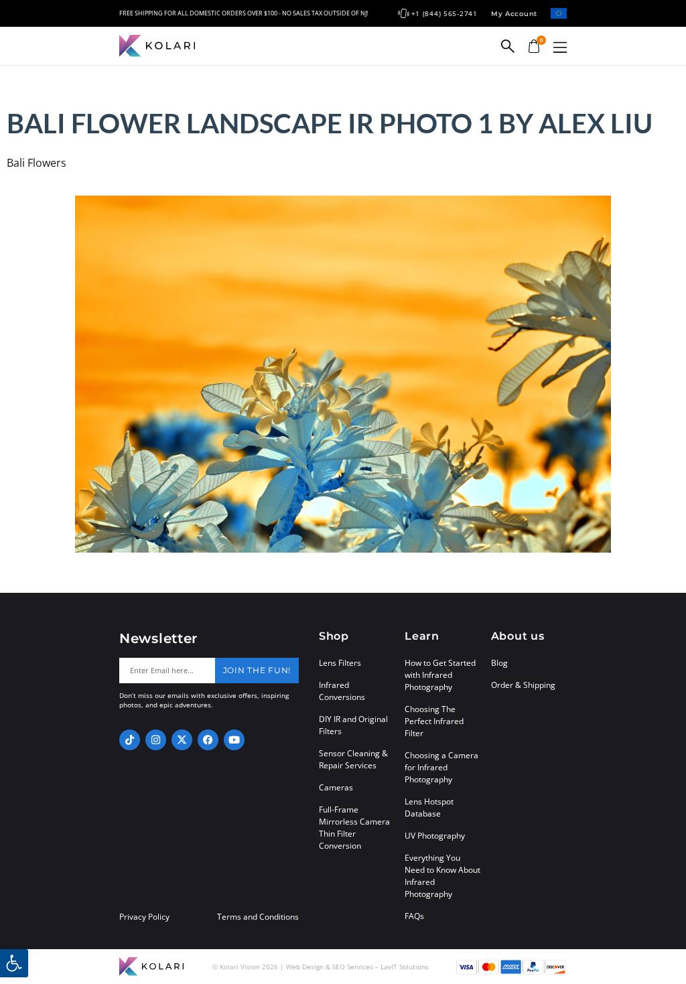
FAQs (414, 916)
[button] (560, 47)
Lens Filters (340, 663)
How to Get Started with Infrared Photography (440, 675)
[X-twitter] (182, 739)
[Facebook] (208, 739)
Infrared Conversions (342, 691)
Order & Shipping (523, 685)
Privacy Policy (144, 917)
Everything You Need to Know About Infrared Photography (442, 876)
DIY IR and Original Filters (353, 725)
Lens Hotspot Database (429, 807)
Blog (499, 663)
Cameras (336, 787)
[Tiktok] (129, 739)
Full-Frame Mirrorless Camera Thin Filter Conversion (354, 827)
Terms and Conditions (258, 917)
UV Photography (435, 835)
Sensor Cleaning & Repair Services (353, 759)
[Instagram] (155, 739)
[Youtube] (234, 739)
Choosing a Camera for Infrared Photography (441, 767)
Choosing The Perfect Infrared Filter (434, 721)
